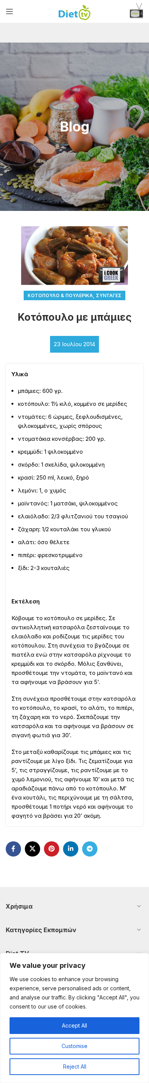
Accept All (74, 1025)
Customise (74, 1046)
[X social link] (32, 849)
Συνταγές (108, 295)
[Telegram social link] (89, 849)
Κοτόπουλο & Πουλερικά (60, 295)
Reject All (74, 1066)
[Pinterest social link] (51, 849)
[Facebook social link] (13, 849)
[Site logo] (74, 10)
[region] (74, 1018)
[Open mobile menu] (9, 11)
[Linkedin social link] (70, 849)
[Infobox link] (136, 11)
